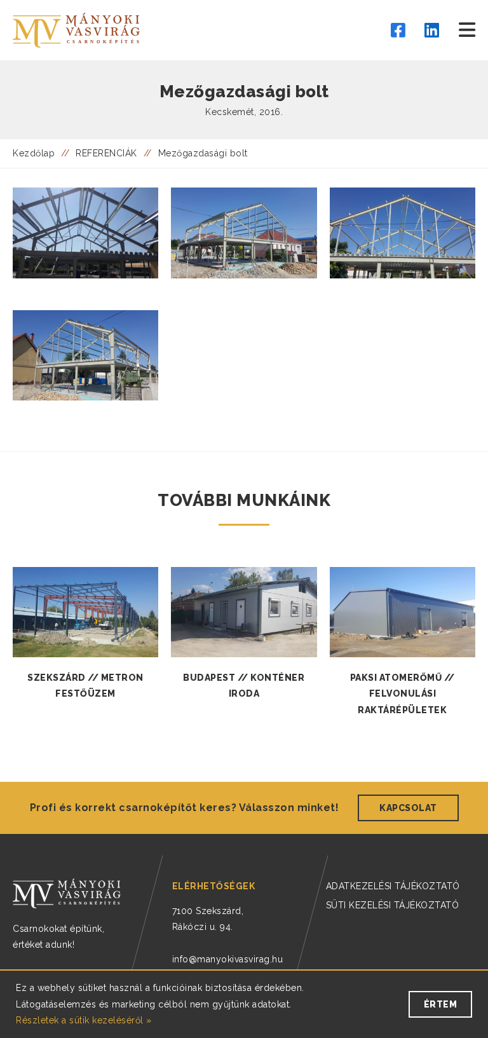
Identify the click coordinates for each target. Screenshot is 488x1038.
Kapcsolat (408, 808)
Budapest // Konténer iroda (243, 686)
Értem (441, 1004)
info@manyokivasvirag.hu (227, 959)
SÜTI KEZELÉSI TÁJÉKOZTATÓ (392, 905)
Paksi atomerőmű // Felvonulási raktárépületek (402, 693)
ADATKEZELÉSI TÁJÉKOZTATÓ (393, 886)
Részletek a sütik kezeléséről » (84, 1020)
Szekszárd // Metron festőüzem (85, 686)
